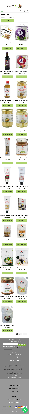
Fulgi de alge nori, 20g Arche (7, 267)
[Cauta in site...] (27, 11)
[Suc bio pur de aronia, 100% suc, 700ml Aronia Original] (7, 61)
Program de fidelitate (14, 399)
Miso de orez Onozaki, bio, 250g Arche (7, 296)
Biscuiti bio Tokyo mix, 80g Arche (7, 239)
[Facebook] (12, 357)
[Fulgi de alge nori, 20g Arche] (7, 257)
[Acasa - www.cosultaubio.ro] (14, 6)
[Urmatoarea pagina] (26, 334)
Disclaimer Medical (14, 393)
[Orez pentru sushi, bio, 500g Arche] (22, 204)
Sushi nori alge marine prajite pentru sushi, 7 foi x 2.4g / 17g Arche (22, 267)
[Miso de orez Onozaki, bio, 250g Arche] (7, 285)
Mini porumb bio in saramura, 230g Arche (7, 129)
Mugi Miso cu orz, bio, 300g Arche (7, 325)
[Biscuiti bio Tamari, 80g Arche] (22, 231)
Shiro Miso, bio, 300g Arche (22, 296)
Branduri (14, 396)
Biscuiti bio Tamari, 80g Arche (22, 239)
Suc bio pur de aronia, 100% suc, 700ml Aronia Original (7, 71)
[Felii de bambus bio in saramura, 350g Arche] (22, 118)
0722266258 (15, 375)
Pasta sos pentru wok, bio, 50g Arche (7, 186)
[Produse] (2, 11)
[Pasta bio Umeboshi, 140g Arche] (22, 147)
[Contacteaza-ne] (20, 11)
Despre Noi (14, 382)
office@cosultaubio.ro (15, 377)
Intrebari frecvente (14, 388)
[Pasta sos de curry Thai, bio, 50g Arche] (7, 204)
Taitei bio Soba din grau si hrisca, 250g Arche (7, 157)
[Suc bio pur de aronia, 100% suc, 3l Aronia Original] (22, 33)
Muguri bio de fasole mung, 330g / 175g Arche (22, 100)
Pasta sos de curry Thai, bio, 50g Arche (7, 215)
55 (24, 334)
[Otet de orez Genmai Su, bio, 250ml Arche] (7, 89)
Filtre (8, 20)
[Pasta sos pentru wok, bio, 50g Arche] (7, 175)
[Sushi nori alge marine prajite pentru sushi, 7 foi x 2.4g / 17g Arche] (22, 257)
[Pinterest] (14, 357)
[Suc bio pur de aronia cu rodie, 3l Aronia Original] (22, 61)
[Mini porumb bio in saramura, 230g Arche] (7, 118)
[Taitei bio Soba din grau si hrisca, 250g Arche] (7, 147)
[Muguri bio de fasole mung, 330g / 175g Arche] (22, 89)
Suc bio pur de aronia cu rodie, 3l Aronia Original (22, 71)
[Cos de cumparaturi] (24, 11)
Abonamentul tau (14, 385)
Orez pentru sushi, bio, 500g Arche (22, 215)
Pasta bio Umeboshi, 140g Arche (22, 157)
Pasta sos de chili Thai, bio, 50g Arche (22, 186)
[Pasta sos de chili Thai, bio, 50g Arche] (22, 175)
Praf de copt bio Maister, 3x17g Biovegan (7, 43)
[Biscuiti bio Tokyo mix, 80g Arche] (7, 231)
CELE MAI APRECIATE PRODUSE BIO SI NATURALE (14, 380)
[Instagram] (17, 357)
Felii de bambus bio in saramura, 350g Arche (22, 129)
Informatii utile (14, 391)
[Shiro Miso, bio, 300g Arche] (22, 285)
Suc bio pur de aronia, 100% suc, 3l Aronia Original (22, 43)
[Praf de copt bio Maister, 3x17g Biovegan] (7, 32)
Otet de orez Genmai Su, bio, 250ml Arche (7, 100)
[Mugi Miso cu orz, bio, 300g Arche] (7, 314)
